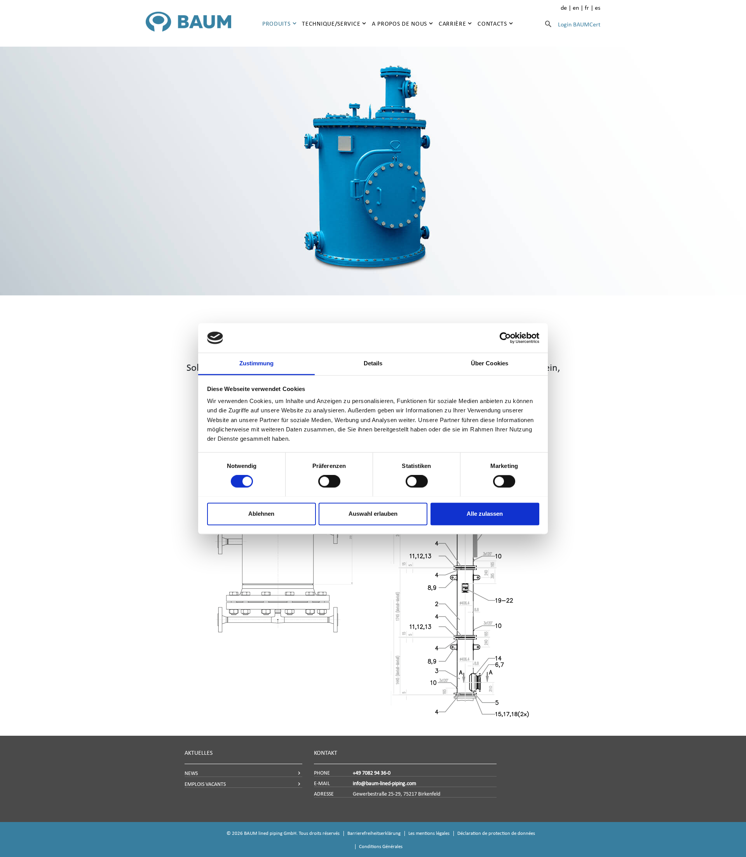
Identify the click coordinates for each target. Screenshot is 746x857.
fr (587, 7)
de (564, 7)
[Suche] (548, 23)
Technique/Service (331, 23)
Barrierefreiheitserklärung (374, 833)
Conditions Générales (381, 846)
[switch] (329, 481)
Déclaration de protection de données (496, 833)
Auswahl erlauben (373, 513)
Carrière (452, 23)
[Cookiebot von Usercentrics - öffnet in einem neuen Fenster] (505, 338)
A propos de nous (399, 23)
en (576, 7)
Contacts (492, 23)
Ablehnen (261, 513)
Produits (276, 23)
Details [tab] (373, 363)
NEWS (191, 773)
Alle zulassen (485, 513)
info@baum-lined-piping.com (384, 783)
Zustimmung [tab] (256, 363)
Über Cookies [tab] (489, 363)
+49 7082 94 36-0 (371, 773)
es (597, 7)
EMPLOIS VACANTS (205, 784)
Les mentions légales (429, 833)
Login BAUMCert (579, 24)
